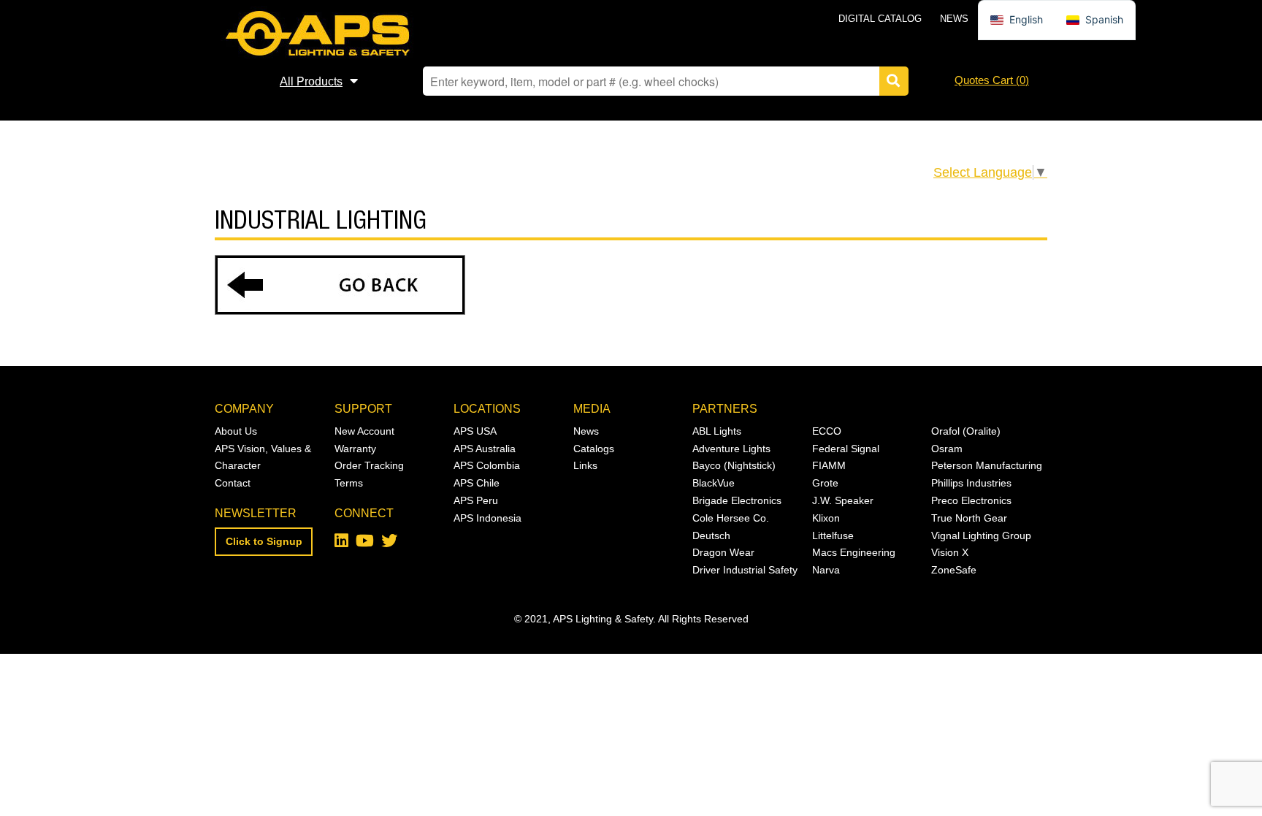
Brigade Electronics (736, 500)
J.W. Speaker (842, 500)
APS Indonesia (487, 518)
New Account (364, 431)
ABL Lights (716, 431)
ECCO (826, 431)
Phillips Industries (971, 483)
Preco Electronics (971, 500)
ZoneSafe (953, 570)
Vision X (949, 552)
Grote (825, 483)
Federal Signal (845, 448)
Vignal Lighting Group (981, 535)
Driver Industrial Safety (745, 570)
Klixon (826, 518)
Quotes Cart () (992, 80)
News (954, 18)
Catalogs (593, 448)
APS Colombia (487, 465)
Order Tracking (369, 465)
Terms (348, 483)
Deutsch (711, 535)
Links (585, 465)
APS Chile (477, 483)
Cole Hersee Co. (730, 518)
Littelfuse (833, 535)
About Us (236, 431)
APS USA (475, 431)
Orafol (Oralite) (966, 431)
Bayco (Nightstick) (734, 465)
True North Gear (969, 518)
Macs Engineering (853, 552)
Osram (947, 448)
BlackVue (713, 483)
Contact (233, 483)
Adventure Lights (731, 448)
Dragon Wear (723, 552)
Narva (826, 570)
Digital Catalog (880, 18)
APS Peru (476, 500)
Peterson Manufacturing (986, 465)
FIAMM (829, 465)
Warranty (355, 448)
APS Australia (485, 448)
